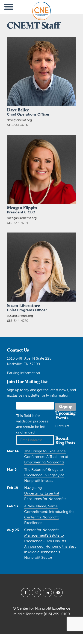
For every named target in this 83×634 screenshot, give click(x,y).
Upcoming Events (65, 415)
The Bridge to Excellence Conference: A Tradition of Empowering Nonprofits (46, 456)
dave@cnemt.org (19, 120)
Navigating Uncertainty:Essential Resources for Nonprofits (45, 493)
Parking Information (23, 373)
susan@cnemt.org (20, 316)
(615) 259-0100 (57, 614)
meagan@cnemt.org (22, 218)
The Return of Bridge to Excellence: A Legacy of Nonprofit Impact (44, 475)
